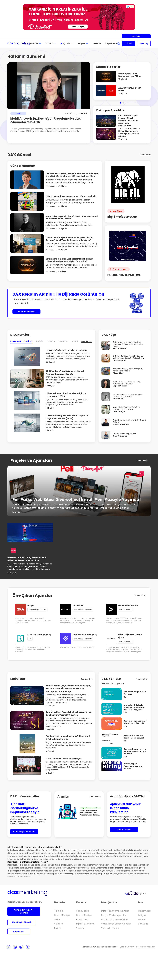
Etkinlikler (97, 43)
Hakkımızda (144, 910)
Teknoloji (59, 910)
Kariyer (142, 919)
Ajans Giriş (144, 44)
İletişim (142, 915)
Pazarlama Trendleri (21, 341)
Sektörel (58, 923)
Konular (49, 43)
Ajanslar (67, 43)
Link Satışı (143, 923)
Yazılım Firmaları (110, 928)
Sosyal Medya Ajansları (114, 915)
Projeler (81, 43)
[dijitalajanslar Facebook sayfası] (27, 947)
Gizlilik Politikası (147, 946)
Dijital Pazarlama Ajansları (115, 910)
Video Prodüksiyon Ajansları (116, 923)
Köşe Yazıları (111, 43)
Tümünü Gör (145, 155)
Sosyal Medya (62, 915)
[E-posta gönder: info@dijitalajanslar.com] (21, 947)
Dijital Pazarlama (85, 923)
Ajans (57, 919)
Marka (57, 928)
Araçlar (75, 341)
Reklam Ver (18, 931)
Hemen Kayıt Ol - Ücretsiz (24, 831)
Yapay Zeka (82, 910)
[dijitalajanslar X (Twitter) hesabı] (8, 947)
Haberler (34, 43)
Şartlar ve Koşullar (129, 946)
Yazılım (80, 928)
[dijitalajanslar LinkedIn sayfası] (15, 947)
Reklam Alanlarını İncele (26, 311)
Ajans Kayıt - (21, 922)
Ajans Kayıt (136, 36)
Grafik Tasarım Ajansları (114, 919)
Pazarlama (82, 919)
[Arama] (118, 43)
